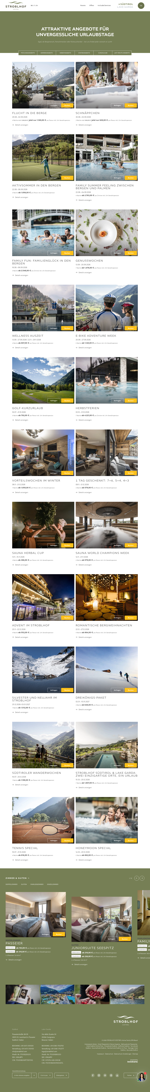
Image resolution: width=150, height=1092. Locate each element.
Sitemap (135, 1054)
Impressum (100, 1054)
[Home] (16, 6)
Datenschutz (109, 1054)
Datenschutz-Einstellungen (122, 1054)
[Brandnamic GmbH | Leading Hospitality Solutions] (133, 1061)
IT (34, 5)
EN (37, 5)
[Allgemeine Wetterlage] (105, 1075)
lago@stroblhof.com (49, 1051)
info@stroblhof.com (19, 1051)
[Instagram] (99, 1075)
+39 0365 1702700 (57, 1045)
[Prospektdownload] (117, 1075)
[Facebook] (93, 1075)
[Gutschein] (111, 1075)
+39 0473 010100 (27, 1048)
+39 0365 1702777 (57, 1048)
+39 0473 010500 (27, 1045)
